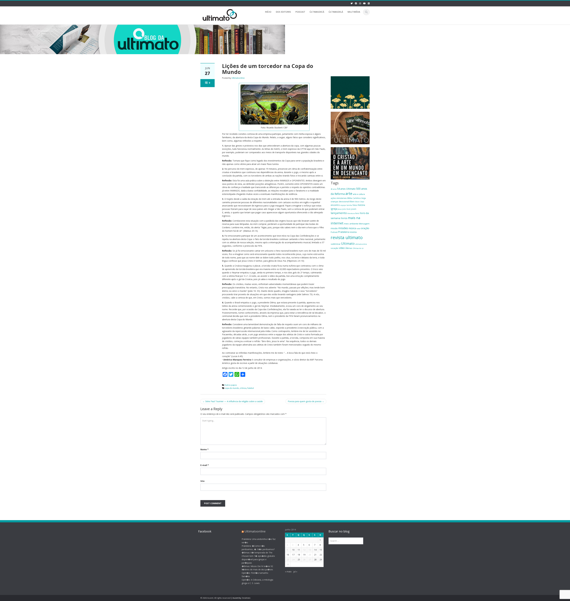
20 (310, 554)
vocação (334, 248)
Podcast (334, 232)
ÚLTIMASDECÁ (317, 11)
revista (353, 231)
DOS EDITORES (283, 11)
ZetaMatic (246, 598)
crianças (334, 201)
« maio (288, 571)
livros (344, 218)
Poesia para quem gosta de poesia (306, 401)
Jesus (340, 209)
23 (288, 559)
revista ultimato (347, 237)
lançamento (339, 213)
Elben (351, 201)
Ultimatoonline (238, 78)
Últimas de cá (358, 248)
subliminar (336, 244)
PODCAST (300, 11)
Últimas (348, 248)
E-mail (204, 465)
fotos (355, 205)
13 (310, 549)
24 (293, 559)
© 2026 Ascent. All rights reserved (215, 598)
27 (310, 559)
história (361, 205)
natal (358, 228)
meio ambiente (351, 223)
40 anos (334, 189)
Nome (204, 449)
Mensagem (364, 223)
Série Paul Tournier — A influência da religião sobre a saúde (233, 401)
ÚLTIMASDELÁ (336, 11)
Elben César (359, 202)
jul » (295, 571)
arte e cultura (359, 194)
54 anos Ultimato (346, 188)
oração (365, 228)
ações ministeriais (339, 198)
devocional (344, 201)
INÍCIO (268, 11)
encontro (335, 204)
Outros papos (230, 385)
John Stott (346, 209)
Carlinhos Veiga (359, 198)
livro (357, 213)
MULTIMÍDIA (353, 11)
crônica (243, 388)
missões (343, 228)
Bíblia (349, 198)
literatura (351, 213)
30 (288, 564)
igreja (334, 208)
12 (304, 549)
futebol (250, 388)
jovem (353, 209)
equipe (343, 205)
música (352, 228)
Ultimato (348, 243)
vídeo (342, 248)
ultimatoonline (361, 244)
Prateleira (343, 232)
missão (334, 228)
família (349, 205)
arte (348, 193)
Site (202, 481)
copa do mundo (232, 388)
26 (304, 559)
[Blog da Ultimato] (220, 14)
